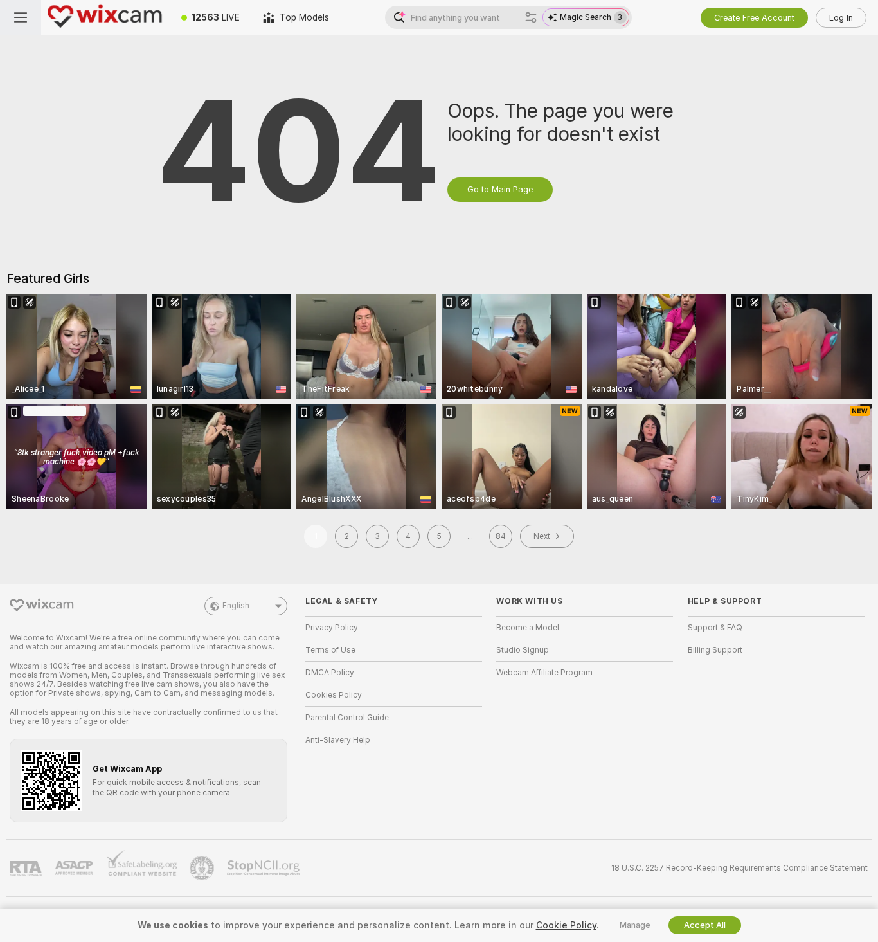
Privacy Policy (331, 627)
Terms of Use (330, 650)
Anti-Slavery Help (337, 740)
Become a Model (527, 627)
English (235, 605)
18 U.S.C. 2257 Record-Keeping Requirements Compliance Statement (739, 868)
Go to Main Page (500, 189)
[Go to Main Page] (105, 17)
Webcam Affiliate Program (544, 672)
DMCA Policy (329, 672)
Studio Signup (522, 650)
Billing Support (715, 650)
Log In (841, 18)
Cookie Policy (566, 925)
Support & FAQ (715, 627)
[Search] (531, 17)
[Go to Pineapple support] (203, 868)
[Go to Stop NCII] (265, 868)
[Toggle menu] (20, 17)
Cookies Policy (333, 695)
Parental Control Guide (347, 717)
